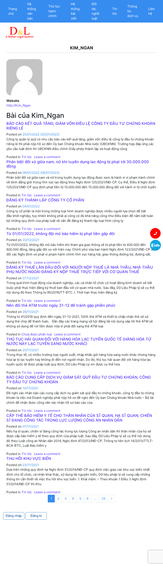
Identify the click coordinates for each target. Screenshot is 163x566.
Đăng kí (36, 516)
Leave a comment (47, 157)
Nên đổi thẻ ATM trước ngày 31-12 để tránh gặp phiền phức (60, 305)
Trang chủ (12, 11)
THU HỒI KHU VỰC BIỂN (28, 458)
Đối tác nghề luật (95, 11)
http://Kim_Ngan (18, 105)
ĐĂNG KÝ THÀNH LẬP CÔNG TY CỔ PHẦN (45, 200)
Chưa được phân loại (36, 334)
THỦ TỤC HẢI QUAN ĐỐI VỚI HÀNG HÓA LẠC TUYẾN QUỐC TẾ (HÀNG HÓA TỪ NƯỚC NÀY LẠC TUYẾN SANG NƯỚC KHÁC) (79, 341)
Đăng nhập (14, 516)
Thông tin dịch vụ (132, 11)
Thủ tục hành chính (54, 11)
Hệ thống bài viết (75, 11)
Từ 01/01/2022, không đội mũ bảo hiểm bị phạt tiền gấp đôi (60, 233)
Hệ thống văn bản (31, 11)
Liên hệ (151, 11)
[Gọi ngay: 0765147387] (155, 233)
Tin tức (114, 11)
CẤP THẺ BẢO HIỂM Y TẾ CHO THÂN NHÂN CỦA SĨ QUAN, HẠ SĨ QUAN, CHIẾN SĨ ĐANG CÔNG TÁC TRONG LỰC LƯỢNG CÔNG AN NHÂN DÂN (79, 417)
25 (103, 498)
